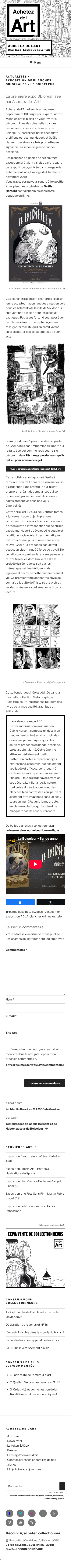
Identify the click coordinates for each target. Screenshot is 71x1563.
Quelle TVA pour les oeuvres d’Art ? (36, 1382)
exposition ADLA (17, 916)
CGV (56, 1540)
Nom (10, 999)
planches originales (42, 916)
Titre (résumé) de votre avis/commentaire (35, 1065)
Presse (12, 1450)
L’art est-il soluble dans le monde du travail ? (35, 1332)
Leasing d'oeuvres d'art (22, 1455)
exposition (53, 911)
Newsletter (14, 1441)
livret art (34, 1495)
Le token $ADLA (18, 1445)
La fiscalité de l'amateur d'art (31, 1375)
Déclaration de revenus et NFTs (27, 1324)
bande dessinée (19, 911)
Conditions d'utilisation (37, 1540)
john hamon (58, 1495)
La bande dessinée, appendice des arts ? (32, 1340)
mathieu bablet (17, 1495)
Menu (37, 62)
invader (48, 1495)
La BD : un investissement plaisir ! (28, 1348)
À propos (13, 1436)
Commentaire (16, 950)
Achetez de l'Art (24, 46)
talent (61, 916)
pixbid (61, 1498)
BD (33, 911)
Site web (11, 1032)
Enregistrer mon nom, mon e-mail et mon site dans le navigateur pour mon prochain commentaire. (32, 1054)
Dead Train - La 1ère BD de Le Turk (29, 49)
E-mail (11, 1016)
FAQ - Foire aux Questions (24, 1469)
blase (41, 1495)
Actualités (16, 76)
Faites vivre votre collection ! (51, 1225)
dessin (40, 911)
